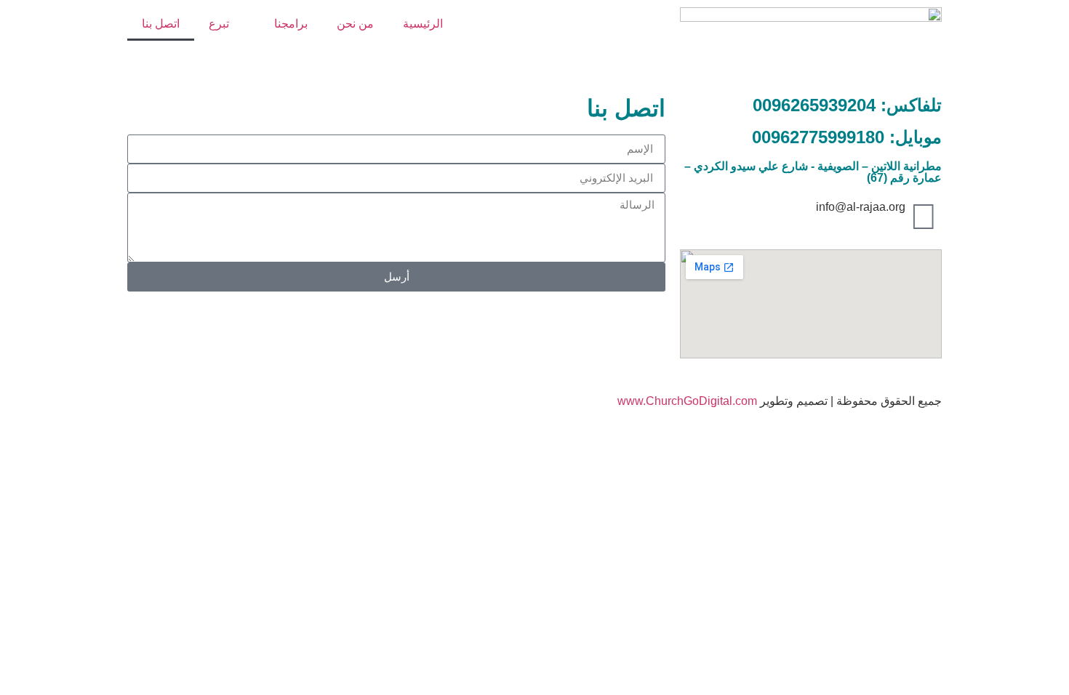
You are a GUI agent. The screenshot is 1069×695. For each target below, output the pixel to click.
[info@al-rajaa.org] (923, 216)
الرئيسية (423, 23)
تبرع (219, 23)
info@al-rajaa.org (860, 207)
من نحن (355, 23)
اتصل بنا (161, 23)
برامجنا (291, 23)
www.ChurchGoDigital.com (687, 401)
